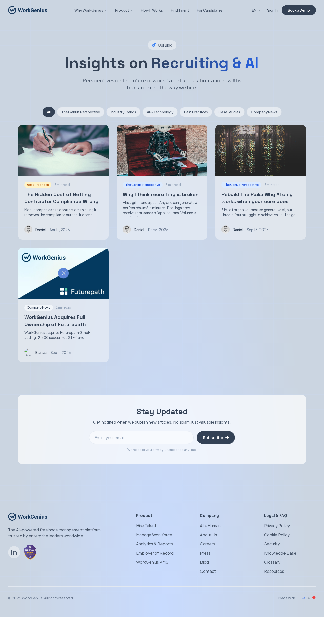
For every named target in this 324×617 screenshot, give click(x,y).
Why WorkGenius (88, 10)
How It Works (152, 10)
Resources (274, 571)
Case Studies (229, 112)
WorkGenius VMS (152, 562)
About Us (208, 534)
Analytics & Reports (154, 543)
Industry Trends (123, 112)
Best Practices (196, 112)
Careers (207, 543)
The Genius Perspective (80, 112)
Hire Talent (146, 525)
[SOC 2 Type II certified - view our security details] (30, 552)
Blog (204, 562)
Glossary (272, 562)
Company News (264, 112)
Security (272, 543)
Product (122, 10)
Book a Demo (299, 10)
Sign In (272, 10)
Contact (208, 571)
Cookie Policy (277, 534)
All (49, 112)
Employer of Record (155, 553)
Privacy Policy (277, 525)
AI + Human (210, 525)
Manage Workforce (154, 534)
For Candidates (209, 10)
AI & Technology (160, 112)
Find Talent (180, 10)
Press (205, 553)
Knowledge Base (280, 553)
